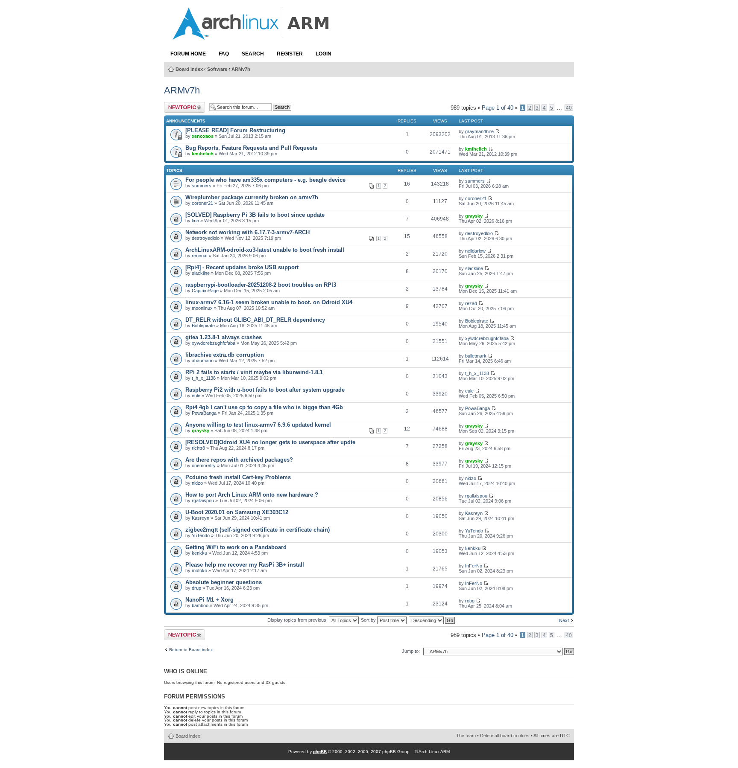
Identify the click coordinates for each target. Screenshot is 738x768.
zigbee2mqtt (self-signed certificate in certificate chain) (257, 530)
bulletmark (475, 355)
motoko (199, 570)
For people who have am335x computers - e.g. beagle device (265, 180)
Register (290, 54)
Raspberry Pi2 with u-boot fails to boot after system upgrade (265, 390)
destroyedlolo (206, 238)
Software (217, 69)
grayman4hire (479, 131)
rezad (471, 303)
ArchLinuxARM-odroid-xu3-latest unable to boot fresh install (264, 250)
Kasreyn (200, 518)
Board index (189, 69)
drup (196, 588)
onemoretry (204, 465)
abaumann (203, 360)
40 (569, 108)
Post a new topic (178, 107)
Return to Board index (191, 650)
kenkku (199, 553)
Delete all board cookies (505, 735)
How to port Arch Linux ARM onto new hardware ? (251, 495)
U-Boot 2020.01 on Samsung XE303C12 (236, 512)
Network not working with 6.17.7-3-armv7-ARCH (247, 232)
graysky (474, 215)
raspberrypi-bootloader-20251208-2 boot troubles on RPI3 (260, 285)
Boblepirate (203, 325)
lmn (195, 220)
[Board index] (251, 35)
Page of (497, 108)
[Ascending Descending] (432, 620)
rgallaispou (203, 500)
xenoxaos (203, 136)
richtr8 (198, 448)
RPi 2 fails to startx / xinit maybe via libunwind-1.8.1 (254, 372)
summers (201, 185)
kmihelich (203, 153)
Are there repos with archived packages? (239, 460)
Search (253, 54)
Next (564, 620)
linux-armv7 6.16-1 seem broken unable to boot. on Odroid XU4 (268, 302)
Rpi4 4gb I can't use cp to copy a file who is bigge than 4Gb (264, 407)
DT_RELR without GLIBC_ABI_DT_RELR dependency (255, 320)
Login (323, 54)
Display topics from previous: (298, 620)
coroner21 (202, 203)
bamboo (200, 605)
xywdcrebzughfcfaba (213, 343)
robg (469, 600)
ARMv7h (240, 69)
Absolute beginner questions (223, 582)
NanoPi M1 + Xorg (209, 599)
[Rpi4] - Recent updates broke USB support (242, 267)
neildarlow (475, 250)
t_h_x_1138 (204, 378)
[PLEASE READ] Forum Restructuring (235, 130)
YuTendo (201, 535)
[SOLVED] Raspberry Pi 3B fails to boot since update (255, 215)
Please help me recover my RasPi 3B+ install (244, 564)
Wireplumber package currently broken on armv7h (251, 197)
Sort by (369, 620)
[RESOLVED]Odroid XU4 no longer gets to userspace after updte (270, 442)
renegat (200, 255)
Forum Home (188, 54)
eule (196, 395)
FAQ (224, 54)
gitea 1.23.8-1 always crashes (223, 337)
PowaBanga (204, 413)
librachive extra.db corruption (224, 355)
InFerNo (473, 565)
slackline (201, 273)
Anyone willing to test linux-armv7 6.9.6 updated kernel (258, 425)
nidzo (197, 483)
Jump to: (411, 651)
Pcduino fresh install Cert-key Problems (238, 477)
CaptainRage (205, 290)
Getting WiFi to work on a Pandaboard (236, 547)
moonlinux (202, 308)
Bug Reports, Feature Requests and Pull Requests (251, 148)
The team (466, 735)
